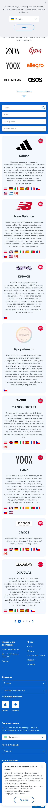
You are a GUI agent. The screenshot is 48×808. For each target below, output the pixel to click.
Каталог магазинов (36, 655)
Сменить (24, 27)
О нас (30, 646)
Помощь (31, 664)
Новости (31, 660)
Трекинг (5, 661)
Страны (30, 651)
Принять (24, 800)
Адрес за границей (11, 649)
